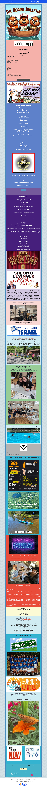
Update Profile (20, 781)
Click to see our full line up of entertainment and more (23, 322)
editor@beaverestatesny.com (25, 619)
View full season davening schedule (23, 79)
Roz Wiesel (23, 768)
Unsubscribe (16, 781)
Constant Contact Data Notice (28, 781)
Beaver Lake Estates (15, 772)
